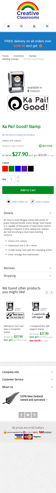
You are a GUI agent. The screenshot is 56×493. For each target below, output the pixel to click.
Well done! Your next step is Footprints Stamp (14, 329)
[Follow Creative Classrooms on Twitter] (28, 414)
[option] (5, 169)
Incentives (19, 55)
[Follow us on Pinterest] (35, 414)
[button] (17, 202)
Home (5, 55)
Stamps (33, 55)
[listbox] (28, 169)
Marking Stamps (10, 58)
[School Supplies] (28, 10)
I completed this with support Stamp (40, 327)
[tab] (28, 213)
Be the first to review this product (18, 134)
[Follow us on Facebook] (22, 414)
